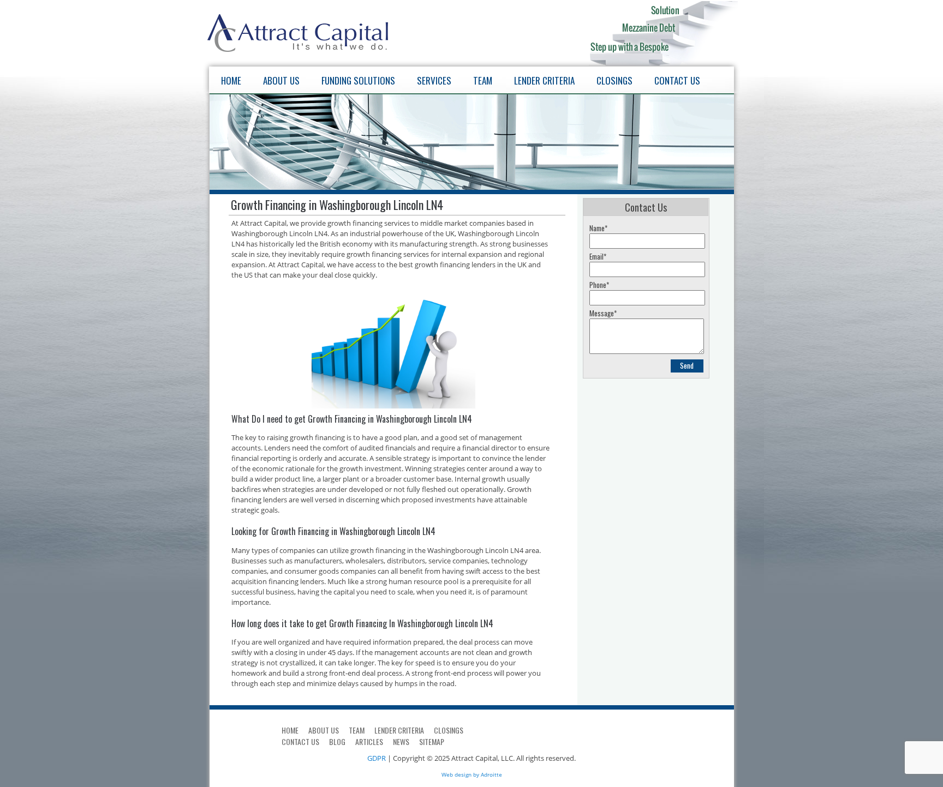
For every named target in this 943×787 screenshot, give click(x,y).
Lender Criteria (544, 80)
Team (482, 80)
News (401, 741)
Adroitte (491, 774)
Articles (369, 741)
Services (434, 80)
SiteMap (431, 741)
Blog (337, 741)
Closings (614, 80)
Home (231, 80)
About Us (281, 80)
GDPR (376, 758)
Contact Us (677, 80)
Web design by (460, 774)
